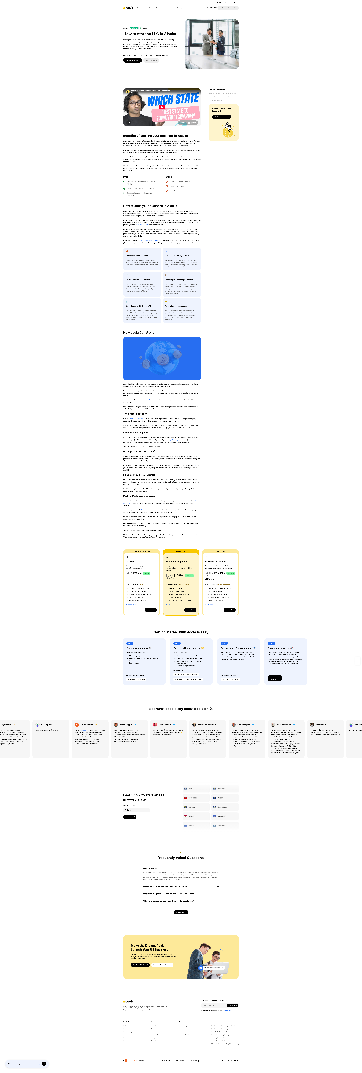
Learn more (129, 817)
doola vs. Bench (184, 1032)
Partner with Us (154, 8)
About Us (153, 1026)
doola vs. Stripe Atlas (185, 1038)
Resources (167, 8)
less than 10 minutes (136, 419)
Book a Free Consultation (228, 8)
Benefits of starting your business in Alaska (223, 93)
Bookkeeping (127, 1032)
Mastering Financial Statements (220, 1038)
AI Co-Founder (127, 1026)
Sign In (234, 2)
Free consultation (151, 60)
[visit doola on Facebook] (223, 1061)
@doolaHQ (197, 730)
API (124, 1041)
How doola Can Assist (216, 100)
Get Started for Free (221, 117)
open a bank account (148, 400)
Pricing (179, 8)
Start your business (132, 60)
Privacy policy (194, 1061)
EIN (195, 465)
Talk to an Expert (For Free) (162, 965)
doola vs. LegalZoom (185, 1026)
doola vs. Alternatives (185, 1041)
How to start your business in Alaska (221, 97)
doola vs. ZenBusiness (186, 1029)
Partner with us (155, 1035)
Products (140, 8)
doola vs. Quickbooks (185, 1035)
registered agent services (178, 440)
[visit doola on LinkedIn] (232, 1061)
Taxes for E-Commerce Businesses (222, 1032)
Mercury (144, 510)
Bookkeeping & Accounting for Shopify (223, 1026)
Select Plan (151, 610)
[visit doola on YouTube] (235, 1061)
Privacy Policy (35, 1064)
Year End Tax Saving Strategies (221, 1035)
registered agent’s (142, 225)
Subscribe (231, 1005)
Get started (273, 678)
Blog (152, 1032)
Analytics (126, 1038)
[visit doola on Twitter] (229, 1061)
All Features (130, 604)
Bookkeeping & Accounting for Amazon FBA (224, 1029)
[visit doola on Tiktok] (238, 1061)
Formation (126, 1029)
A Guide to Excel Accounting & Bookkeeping (225, 1044)
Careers (153, 1029)
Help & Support (155, 1041)
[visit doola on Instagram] (226, 1061)
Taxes (125, 1035)
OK (44, 1064)
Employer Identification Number (149, 240)
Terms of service (180, 1061)
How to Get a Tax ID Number (220, 1041)
